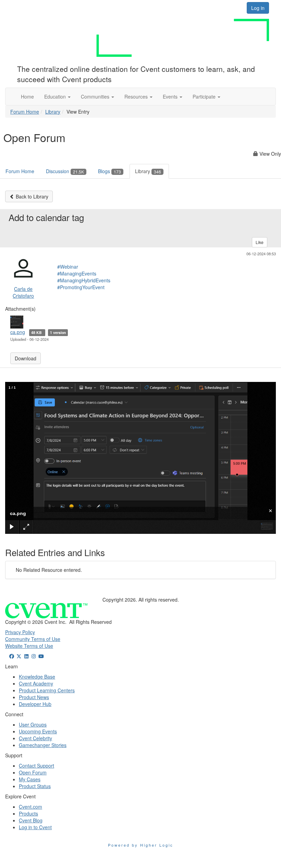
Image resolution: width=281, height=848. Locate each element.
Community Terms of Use (32, 638)
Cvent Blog (30, 820)
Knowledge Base (37, 676)
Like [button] (260, 242)
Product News (34, 697)
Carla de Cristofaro (23, 292)
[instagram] (34, 656)
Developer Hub (35, 704)
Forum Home (24, 111)
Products (28, 813)
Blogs (109, 171)
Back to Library (31, 196)
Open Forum (33, 772)
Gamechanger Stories (42, 745)
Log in (258, 7)
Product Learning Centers (47, 690)
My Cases (29, 779)
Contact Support (36, 765)
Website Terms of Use (29, 645)
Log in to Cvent (35, 827)
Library (52, 111)
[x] (19, 656)
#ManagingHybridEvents (83, 280)
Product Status (35, 786)
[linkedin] (26, 656)
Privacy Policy (20, 632)
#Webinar (67, 266)
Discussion (65, 171)
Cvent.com (30, 806)
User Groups (33, 724)
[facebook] (12, 656)
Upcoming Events (38, 731)
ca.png (17, 332)
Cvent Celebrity (35, 738)
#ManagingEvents (76, 273)
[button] (57, 96)
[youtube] (41, 656)
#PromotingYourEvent (81, 287)
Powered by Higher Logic (140, 845)
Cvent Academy (36, 683)
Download (25, 358)
